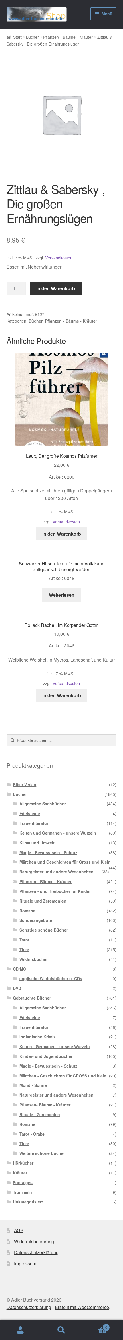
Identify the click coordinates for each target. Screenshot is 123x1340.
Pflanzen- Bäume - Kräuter (44, 1105)
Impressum (25, 1263)
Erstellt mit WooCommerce (82, 1307)
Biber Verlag (24, 784)
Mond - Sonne (33, 1085)
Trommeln (22, 1192)
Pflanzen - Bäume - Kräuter (68, 37)
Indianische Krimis (37, 1037)
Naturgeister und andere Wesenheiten (56, 871)
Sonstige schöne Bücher (43, 930)
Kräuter (20, 1173)
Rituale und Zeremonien (42, 901)
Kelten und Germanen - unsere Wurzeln (57, 833)
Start (17, 37)
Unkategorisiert (28, 1202)
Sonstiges (23, 1182)
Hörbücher (23, 1163)
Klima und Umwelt (37, 843)
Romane (27, 911)
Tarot (24, 940)
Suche (61, 1330)
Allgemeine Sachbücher (42, 803)
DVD (17, 988)
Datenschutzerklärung (36, 1252)
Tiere (24, 949)
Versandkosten (58, 258)
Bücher (32, 37)
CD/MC (19, 969)
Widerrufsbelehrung (34, 1241)
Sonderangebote (35, 920)
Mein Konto (20, 1330)
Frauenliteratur (33, 823)
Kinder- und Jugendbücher (45, 1056)
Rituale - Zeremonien (39, 1114)
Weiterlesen (61, 595)
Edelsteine (29, 813)
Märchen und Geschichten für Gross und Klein (65, 862)
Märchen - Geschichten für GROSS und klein (62, 1076)
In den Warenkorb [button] (61, 533)
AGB (18, 1230)
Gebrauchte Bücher (32, 998)
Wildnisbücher (33, 959)
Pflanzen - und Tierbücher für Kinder (55, 891)
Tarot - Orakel (32, 1134)
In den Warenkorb (55, 288)
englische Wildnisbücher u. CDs (50, 978)
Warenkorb (94, 1325)
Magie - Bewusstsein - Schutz (48, 852)
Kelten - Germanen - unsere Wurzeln (54, 1046)
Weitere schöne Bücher (42, 1153)
